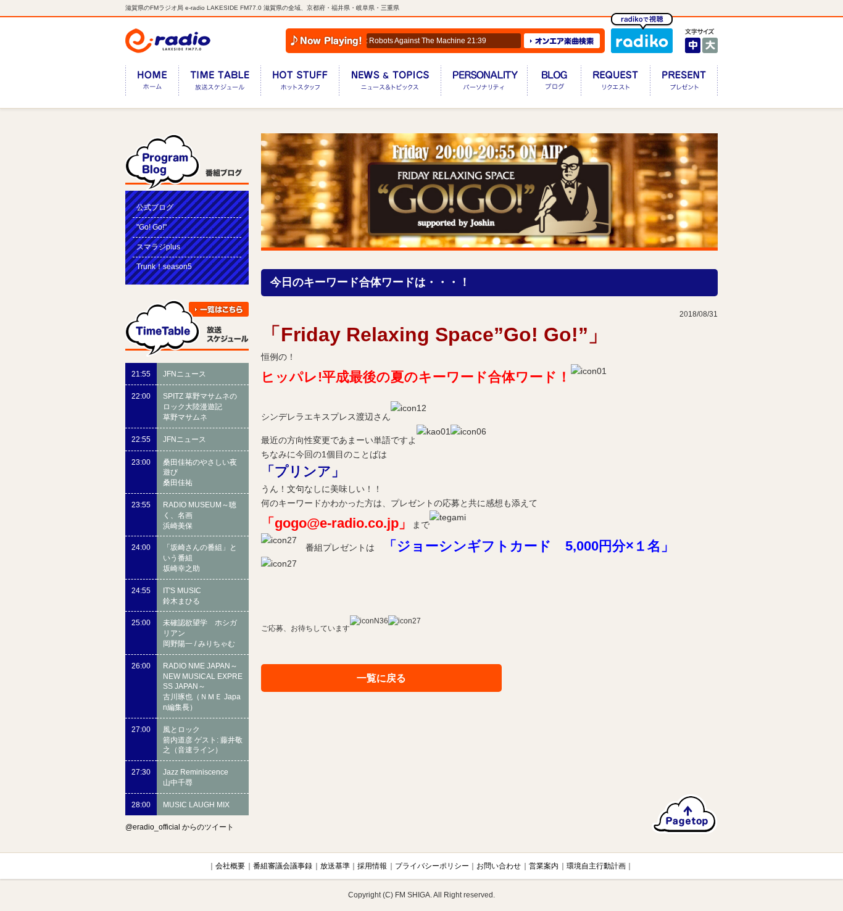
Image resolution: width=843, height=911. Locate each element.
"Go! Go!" (151, 227)
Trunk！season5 (164, 266)
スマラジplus (158, 247)
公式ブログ (154, 207)
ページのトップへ (685, 814)
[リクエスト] (615, 83)
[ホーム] (151, 83)
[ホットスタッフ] (299, 83)
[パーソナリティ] (484, 83)
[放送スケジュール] (219, 83)
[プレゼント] (684, 83)
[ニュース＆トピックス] (390, 83)
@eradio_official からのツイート (179, 827)
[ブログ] (554, 83)
